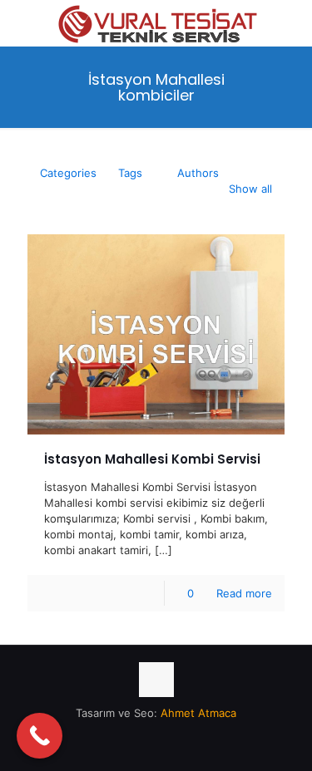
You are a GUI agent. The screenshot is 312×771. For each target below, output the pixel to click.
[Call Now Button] (39, 736)
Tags (130, 172)
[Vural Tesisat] (156, 21)
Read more (244, 593)
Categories (68, 172)
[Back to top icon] (156, 679)
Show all (250, 188)
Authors (198, 172)
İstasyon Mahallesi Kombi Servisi (152, 459)
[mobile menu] (289, 25)
